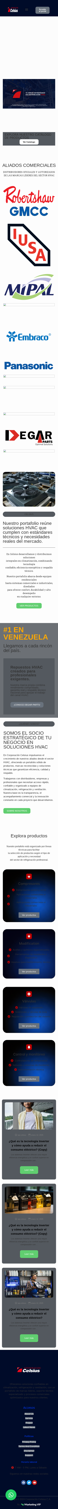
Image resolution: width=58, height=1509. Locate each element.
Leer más (29, 1170)
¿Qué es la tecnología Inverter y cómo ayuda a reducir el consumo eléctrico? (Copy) (29, 1145)
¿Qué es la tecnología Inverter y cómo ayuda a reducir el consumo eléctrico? (29, 1313)
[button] (26, 9)
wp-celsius (22, 1135)
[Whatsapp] (10, 1494)
